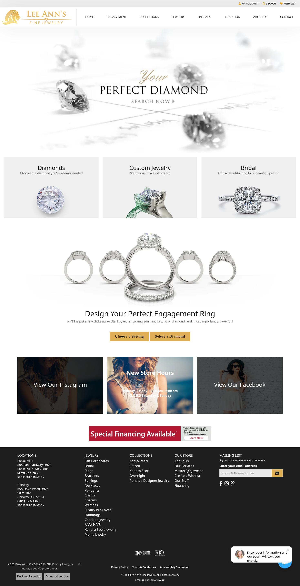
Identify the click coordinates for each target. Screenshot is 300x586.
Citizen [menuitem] (135, 466)
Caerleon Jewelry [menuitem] (97, 519)
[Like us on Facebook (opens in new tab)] (220, 483)
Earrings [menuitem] (91, 480)
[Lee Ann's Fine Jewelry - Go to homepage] (38, 17)
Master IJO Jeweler (188, 471)
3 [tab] (148, 146)
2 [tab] (143, 146)
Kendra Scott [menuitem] (140, 471)
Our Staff (181, 480)
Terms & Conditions (144, 567)
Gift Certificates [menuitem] (97, 461)
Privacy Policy (119, 567)
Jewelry (178, 17)
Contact (286, 17)
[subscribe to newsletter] (277, 473)
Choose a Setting (129, 336)
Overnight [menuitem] (137, 475)
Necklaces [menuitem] (92, 485)
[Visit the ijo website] (143, 553)
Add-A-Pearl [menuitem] (139, 461)
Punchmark (157, 580)
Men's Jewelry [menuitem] (95, 534)
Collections (149, 17)
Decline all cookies (29, 576)
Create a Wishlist (187, 475)
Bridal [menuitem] (89, 466)
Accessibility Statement (174, 567)
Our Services (184, 466)
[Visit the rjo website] (159, 553)
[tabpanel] (150, 90)
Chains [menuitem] (90, 495)
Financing (181, 485)
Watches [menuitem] (91, 505)
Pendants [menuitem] (92, 490)
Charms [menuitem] (91, 500)
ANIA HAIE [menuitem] (92, 524)
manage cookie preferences (39, 568)
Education (232, 17)
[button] (249, 3)
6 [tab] (161, 146)
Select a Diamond (170, 336)
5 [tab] (157, 146)
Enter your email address (238, 466)
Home (89, 17)
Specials (204, 17)
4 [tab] (152, 146)
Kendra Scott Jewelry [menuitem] (101, 529)
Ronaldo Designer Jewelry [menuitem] (149, 480)
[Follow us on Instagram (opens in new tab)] (226, 483)
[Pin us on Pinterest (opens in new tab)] (232, 483)
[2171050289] (150, 433)
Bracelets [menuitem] (92, 475)
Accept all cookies (57, 576)
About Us (260, 17)
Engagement (117, 17)
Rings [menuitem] (89, 471)
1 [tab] (139, 146)
